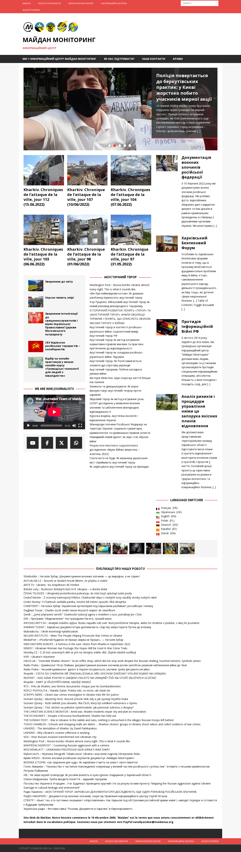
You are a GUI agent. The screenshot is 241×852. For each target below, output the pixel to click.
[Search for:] (199, 3)
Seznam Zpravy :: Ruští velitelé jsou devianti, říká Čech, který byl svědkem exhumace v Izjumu (80, 703)
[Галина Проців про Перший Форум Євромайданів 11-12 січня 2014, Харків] (53, 548)
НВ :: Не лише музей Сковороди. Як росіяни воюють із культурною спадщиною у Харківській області (87, 775)
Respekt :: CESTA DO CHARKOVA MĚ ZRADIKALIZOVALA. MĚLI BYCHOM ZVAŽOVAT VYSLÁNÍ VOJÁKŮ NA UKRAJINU (95, 673)
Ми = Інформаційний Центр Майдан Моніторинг (59, 59)
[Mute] (74, 425)
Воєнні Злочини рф (49, 3)
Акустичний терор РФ (103, 335)
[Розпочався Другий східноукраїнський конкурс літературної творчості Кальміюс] (86, 548)
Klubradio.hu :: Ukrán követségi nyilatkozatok (51, 631)
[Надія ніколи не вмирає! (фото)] (170, 548)
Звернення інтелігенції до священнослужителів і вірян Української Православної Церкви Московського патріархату (61, 324)
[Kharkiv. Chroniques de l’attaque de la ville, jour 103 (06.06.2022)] (44, 230)
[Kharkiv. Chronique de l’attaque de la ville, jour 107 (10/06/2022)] (87, 170)
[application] (54, 412)
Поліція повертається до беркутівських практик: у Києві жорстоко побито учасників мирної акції (184, 87)
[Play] (28, 425)
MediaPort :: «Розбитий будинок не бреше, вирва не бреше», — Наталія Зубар (73, 639)
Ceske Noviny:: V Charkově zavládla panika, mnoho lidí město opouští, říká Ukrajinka (75, 602)
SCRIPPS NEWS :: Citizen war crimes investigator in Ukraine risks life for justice (71, 694)
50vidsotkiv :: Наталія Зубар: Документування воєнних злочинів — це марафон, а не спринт (82, 576)
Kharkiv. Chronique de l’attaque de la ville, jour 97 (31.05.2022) (129, 257)
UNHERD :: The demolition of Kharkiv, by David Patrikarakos (60, 728)
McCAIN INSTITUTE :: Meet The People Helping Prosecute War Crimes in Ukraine (73, 635)
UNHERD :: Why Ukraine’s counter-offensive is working (56, 732)
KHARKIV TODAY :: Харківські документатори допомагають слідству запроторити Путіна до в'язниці (87, 627)
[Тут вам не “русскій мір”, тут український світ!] (120, 548)
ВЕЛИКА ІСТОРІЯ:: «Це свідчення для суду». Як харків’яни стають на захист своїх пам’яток (81, 762)
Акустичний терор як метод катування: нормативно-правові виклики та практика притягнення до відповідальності (116, 344)
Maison (27, 3)
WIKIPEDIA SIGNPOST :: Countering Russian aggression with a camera (66, 745)
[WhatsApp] (76, 443)
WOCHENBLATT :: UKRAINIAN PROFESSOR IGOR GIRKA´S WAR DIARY (67, 749)
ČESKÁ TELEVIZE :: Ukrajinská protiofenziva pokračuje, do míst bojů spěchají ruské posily (78, 593)
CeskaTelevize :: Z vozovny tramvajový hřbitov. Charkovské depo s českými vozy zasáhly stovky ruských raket (90, 597)
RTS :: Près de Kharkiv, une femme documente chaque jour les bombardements (72, 686)
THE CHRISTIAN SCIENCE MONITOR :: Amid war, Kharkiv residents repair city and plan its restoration (85, 711)
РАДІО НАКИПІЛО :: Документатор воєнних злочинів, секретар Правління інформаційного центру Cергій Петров (95, 796)
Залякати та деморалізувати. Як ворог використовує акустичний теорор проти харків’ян (115, 391)
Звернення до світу (59, 281)
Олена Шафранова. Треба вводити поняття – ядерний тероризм (65, 779)
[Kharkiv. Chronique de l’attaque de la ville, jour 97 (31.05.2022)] (131, 230)
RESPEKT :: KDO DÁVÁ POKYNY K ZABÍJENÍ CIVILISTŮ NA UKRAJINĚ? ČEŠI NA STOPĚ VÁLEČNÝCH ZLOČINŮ (90, 678)
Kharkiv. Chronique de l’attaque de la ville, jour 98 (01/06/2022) (86, 257)
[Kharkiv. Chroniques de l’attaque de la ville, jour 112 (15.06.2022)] (44, 170)
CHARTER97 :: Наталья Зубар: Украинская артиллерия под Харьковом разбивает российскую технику (88, 606)
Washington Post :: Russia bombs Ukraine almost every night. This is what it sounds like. (77, 741)
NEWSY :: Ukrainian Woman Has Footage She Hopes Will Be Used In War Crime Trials (75, 648)
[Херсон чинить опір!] (35, 301)
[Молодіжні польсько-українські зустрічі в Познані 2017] (69, 548)
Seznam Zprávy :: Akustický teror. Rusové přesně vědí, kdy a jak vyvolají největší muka (76, 699)
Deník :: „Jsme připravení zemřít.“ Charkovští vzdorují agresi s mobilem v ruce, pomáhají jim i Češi (83, 614)
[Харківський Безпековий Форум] (167, 272)
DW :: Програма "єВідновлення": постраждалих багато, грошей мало (68, 618)
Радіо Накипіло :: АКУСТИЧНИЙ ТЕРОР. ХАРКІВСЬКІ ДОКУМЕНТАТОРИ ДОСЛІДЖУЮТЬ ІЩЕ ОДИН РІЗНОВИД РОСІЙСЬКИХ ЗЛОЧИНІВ (110, 792)
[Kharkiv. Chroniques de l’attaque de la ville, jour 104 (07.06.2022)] (131, 170)
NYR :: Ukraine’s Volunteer (39, 656)
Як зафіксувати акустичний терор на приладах (119, 466)
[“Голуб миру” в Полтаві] (103, 548)
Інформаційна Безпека (114, 3)
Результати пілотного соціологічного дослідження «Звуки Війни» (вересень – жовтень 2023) (115, 450)
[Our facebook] (47, 443)
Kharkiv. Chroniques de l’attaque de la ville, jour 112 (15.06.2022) (43, 197)
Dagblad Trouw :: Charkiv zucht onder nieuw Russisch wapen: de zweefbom (69, 610)
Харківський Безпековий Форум (194, 242)
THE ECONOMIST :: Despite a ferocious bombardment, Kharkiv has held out (70, 716)
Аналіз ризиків (31, 9)
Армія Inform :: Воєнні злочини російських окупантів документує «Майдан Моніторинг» (79, 758)
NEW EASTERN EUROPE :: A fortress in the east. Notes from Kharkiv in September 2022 (77, 644)
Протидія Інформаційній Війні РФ (197, 326)
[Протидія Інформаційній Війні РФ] (167, 352)
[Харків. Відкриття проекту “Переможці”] (136, 548)
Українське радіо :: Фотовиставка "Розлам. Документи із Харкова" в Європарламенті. (78, 809)
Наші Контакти (153, 59)
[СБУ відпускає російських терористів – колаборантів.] (35, 346)
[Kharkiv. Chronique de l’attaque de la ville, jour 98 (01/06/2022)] (87, 230)
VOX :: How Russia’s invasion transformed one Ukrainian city (60, 737)
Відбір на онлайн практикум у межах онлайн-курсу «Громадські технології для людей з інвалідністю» (62, 367)
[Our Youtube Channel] (33, 443)
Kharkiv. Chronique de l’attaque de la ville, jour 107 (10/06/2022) (86, 197)
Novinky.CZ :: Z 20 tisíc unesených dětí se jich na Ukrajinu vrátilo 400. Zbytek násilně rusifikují (80, 652)
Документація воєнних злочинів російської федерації (196, 167)
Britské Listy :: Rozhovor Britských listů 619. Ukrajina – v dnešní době (65, 589)
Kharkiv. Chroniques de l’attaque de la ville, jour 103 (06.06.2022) (43, 257)
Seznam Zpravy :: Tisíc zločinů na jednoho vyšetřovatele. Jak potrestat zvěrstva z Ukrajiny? (78, 707)
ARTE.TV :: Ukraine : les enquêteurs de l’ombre (51, 585)
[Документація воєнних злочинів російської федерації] (167, 190)
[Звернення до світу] (35, 285)
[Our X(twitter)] (62, 443)
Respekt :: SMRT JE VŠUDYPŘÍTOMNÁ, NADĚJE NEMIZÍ (57, 682)
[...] (198, 131)
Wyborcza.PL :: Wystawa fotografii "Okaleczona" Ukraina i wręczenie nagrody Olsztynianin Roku (82, 754)
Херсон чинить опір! (59, 297)
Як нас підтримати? (119, 59)
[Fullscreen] (80, 425)
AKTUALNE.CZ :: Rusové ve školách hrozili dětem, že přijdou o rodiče (66, 580)
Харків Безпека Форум (80, 3)
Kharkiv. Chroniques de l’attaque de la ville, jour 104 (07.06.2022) (130, 197)
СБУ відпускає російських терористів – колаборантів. (62, 346)
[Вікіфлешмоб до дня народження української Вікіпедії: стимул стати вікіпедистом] (187, 548)
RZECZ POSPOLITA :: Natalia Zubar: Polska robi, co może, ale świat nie (67, 690)
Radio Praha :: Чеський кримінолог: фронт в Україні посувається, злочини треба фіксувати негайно (87, 669)
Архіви (178, 59)
